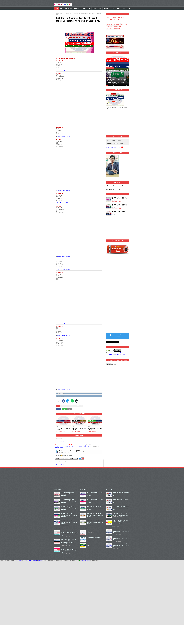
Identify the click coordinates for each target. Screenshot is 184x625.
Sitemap (35, 560)
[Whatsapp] (72, 401)
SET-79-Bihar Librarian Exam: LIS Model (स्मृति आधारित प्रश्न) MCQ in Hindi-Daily (69, 501)
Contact (25, 560)
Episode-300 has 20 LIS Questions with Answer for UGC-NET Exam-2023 (121, 508)
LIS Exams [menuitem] (76, 8)
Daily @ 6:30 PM (110, 22)
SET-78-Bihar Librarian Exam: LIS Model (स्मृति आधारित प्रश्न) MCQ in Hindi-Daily (69, 508)
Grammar (72, 405)
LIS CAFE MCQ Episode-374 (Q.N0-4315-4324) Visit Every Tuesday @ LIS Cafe (95, 501)
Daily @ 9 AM (109, 26)
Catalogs (108, 187)
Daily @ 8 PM (124, 24)
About (20, 560)
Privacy (30, 560)
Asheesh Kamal (86, 560)
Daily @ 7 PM (109, 24)
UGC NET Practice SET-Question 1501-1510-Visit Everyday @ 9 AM (120, 521)
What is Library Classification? (94, 537)
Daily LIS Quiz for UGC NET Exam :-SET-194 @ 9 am (79, 429)
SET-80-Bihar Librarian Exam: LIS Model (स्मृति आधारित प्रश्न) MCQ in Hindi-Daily (69, 494)
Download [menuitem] (106, 8)
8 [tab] (125, 85)
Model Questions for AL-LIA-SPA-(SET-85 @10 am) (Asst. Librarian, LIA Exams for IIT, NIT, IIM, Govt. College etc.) (69, 533)
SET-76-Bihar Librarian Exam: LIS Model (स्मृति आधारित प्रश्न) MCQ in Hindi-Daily (69, 522)
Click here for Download (62, 465)
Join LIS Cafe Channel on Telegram (118, 336)
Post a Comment (60, 441)
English (66, 405)
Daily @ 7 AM (118, 22)
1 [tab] (107, 85)
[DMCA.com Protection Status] (110, 351)
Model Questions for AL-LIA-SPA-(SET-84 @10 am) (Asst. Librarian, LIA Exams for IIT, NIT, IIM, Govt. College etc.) (68, 541)
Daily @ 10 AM (113, 17)
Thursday (116, 143)
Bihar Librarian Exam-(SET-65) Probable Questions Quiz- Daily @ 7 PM (120, 199)
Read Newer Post (60, 396)
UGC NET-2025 (117, 28)
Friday (121, 143)
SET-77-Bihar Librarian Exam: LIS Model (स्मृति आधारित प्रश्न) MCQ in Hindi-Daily (69, 515)
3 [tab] (112, 85)
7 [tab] (122, 85)
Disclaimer (40, 560)
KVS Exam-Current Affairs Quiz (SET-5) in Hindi (71, 451)
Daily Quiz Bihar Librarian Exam (113, 147)
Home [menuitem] (56, 8)
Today (108, 140)
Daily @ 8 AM (116, 24)
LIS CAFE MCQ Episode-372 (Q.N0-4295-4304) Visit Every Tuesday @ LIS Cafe (95, 515)
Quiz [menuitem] (61, 8)
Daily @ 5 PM (116, 19)
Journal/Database (110, 189)
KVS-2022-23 (62, 13)
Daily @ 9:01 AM (117, 26)
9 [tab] (128, 85)
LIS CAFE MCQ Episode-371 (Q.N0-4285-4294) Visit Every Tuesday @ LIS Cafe (95, 522)
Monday (113, 140)
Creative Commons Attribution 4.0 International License (115, 354)
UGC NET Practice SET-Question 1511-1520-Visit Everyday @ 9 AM (120, 514)
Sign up (119, 189)
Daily (62, 405)
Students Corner (121, 185)
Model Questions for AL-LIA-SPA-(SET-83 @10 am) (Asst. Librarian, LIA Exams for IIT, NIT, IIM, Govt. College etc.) (69, 550)
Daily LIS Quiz (109, 28)
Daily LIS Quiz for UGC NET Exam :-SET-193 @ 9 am (95, 429)
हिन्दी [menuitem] (113, 8)
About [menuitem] (118, 8)
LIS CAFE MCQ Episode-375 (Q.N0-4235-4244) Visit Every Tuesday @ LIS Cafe (95, 494)
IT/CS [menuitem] (89, 8)
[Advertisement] (79, 92)
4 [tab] (115, 85)
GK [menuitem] (100, 8)
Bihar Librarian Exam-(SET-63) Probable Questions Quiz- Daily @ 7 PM (120, 213)
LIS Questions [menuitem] (68, 8)
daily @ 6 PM (109, 31)
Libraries (120, 187)
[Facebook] (63, 401)
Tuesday (119, 140)
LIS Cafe (16, 560)
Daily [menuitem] (124, 8)
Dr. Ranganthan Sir (110, 185)
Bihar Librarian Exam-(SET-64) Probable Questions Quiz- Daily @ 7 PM (120, 206)
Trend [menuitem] (83, 8)
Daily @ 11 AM (121, 17)
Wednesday (109, 143)
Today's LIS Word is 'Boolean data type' (95, 544)
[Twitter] (67, 401)
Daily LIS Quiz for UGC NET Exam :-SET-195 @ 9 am (63, 429)
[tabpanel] (117, 70)
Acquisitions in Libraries (92, 531)
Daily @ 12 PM (109, 19)
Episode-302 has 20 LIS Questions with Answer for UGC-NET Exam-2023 (121, 494)
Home (57, 13)
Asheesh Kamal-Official (62, 24)
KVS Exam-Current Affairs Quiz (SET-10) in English (116, 72)
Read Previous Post (61, 393)
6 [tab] (120, 85)
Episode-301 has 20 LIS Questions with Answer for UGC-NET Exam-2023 (121, 501)
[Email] (76, 401)
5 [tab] (117, 85)
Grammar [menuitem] (94, 8)
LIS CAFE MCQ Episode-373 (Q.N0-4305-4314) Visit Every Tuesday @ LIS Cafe (95, 508)
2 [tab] (109, 85)
